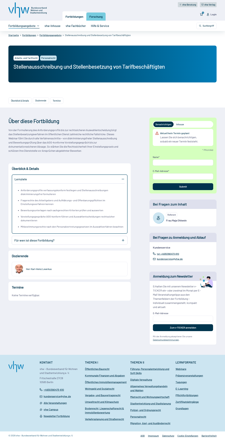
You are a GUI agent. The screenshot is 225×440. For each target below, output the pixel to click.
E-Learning (182, 388)
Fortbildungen (74, 16)
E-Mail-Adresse (160, 171)
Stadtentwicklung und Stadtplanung (150, 403)
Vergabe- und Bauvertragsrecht (102, 395)
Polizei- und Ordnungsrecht (145, 410)
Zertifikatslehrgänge (187, 401)
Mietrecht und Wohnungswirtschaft (149, 396)
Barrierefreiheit (209, 435)
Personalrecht (138, 416)
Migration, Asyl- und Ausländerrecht (150, 423)
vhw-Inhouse (52, 26)
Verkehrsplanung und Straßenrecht (104, 419)
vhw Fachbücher (76, 26)
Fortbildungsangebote (22, 26)
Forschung (96, 16)
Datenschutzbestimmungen (166, 339)
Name (156, 157)
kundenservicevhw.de (170, 259)
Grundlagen (182, 408)
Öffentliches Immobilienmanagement (106, 382)
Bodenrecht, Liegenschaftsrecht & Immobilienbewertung (104, 410)
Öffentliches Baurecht (97, 368)
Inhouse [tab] (180, 124)
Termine (57, 100)
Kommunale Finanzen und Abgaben (105, 375)
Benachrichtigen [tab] (163, 124)
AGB (143, 435)
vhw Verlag (209, 4)
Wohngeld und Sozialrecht (99, 388)
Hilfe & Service (100, 26)
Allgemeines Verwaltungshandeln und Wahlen (148, 388)
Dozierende (40, 100)
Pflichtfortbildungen (187, 395)
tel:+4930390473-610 (168, 253)
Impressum (153, 435)
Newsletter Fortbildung (57, 416)
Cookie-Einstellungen (187, 435)
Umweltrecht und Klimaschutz (102, 401)
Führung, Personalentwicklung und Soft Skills (149, 371)
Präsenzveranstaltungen (189, 375)
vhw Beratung (189, 4)
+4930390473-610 (54, 389)
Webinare (181, 368)
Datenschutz (168, 435)
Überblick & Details (20, 100)
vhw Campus (51, 409)
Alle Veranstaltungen (55, 402)
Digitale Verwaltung (141, 379)
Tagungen (181, 382)
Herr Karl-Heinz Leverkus (39, 269)
